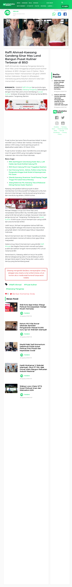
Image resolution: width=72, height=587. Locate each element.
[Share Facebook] (65, 14)
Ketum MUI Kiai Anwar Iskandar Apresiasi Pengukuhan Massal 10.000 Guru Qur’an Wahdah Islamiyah (33, 327)
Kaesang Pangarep (30, 89)
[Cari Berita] (62, 2)
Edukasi (35, 3)
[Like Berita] (6, 294)
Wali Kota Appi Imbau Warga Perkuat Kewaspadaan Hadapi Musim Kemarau (33, 307)
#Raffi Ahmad (15, 285)
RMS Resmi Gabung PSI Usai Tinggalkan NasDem (27, 167)
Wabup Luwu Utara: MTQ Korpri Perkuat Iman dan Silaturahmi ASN (31, 388)
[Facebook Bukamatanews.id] (56, 117)
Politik (37, 6)
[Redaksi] (21, 313)
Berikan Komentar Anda (23, 294)
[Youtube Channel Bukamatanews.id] (62, 123)
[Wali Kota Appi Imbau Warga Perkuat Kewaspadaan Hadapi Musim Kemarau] (11, 307)
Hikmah (16, 11)
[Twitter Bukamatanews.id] (63, 117)
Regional (43, 6)
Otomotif (30, 6)
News (18, 3)
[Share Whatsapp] (53, 14)
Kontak (62, 130)
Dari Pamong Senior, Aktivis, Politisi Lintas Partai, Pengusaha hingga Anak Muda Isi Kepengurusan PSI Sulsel (27, 172)
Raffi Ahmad (27, 87)
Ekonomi (42, 3)
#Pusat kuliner (30, 285)
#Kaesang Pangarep (15, 289)
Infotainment (21, 6)
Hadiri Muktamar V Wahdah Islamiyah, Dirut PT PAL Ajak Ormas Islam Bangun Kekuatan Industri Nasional (33, 368)
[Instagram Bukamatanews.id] (56, 123)
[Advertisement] (26, 125)
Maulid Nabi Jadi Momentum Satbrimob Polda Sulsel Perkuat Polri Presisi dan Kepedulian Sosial (32, 348)
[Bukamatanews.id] (9, 4)
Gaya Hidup (49, 3)
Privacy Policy (62, 133)
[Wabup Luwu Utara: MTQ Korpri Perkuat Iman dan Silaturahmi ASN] (11, 388)
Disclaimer (56, 132)
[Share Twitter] (59, 14)
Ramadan (24, 3)
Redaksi (27, 313)
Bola (30, 3)
